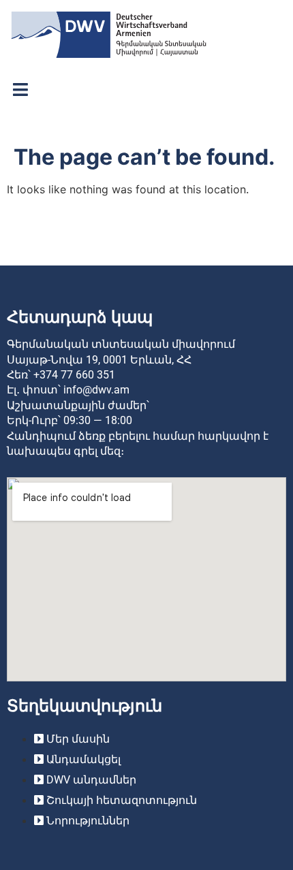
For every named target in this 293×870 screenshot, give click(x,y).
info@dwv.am (96, 389)
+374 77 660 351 (74, 374)
